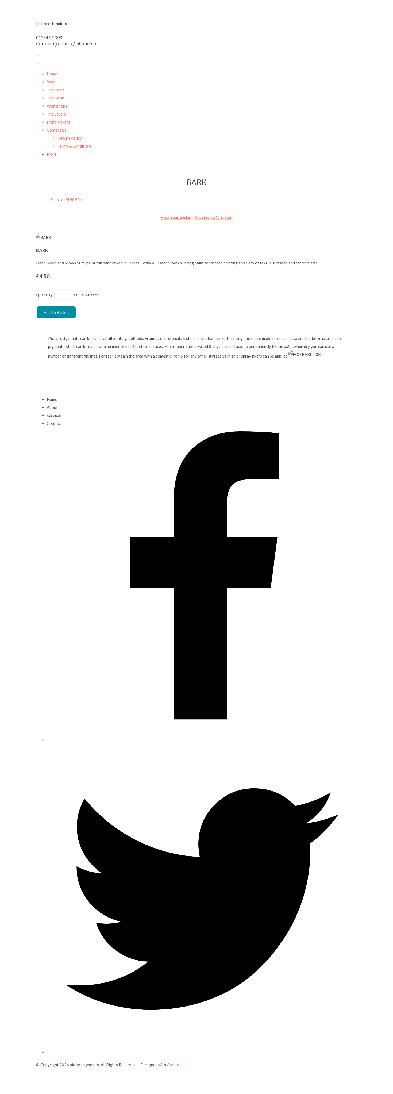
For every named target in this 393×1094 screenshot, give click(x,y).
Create (173, 1064)
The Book (55, 97)
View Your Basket (176, 217)
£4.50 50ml (74, 199)
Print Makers (58, 122)
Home (52, 73)
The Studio (56, 114)
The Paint (55, 89)
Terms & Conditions (74, 146)
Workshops (57, 105)
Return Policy (69, 138)
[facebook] (202, 740)
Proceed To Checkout (214, 217)
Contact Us (57, 130)
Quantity (44, 295)
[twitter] (202, 1052)
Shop (51, 81)
